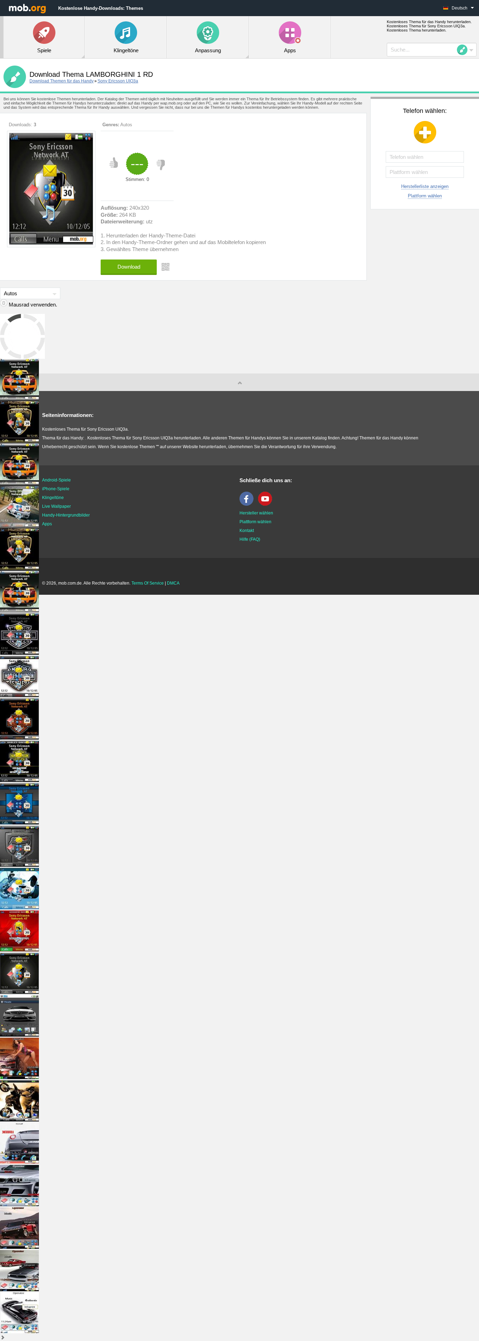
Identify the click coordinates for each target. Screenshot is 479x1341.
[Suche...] (464, 50)
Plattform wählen (425, 195)
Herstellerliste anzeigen (424, 186)
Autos (126, 124)
